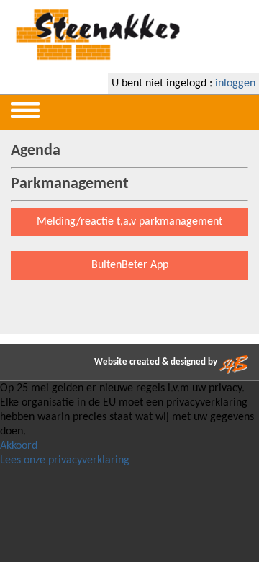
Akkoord (18, 446)
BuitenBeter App (129, 265)
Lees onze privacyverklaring (65, 460)
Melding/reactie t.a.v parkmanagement (129, 222)
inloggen (235, 83)
